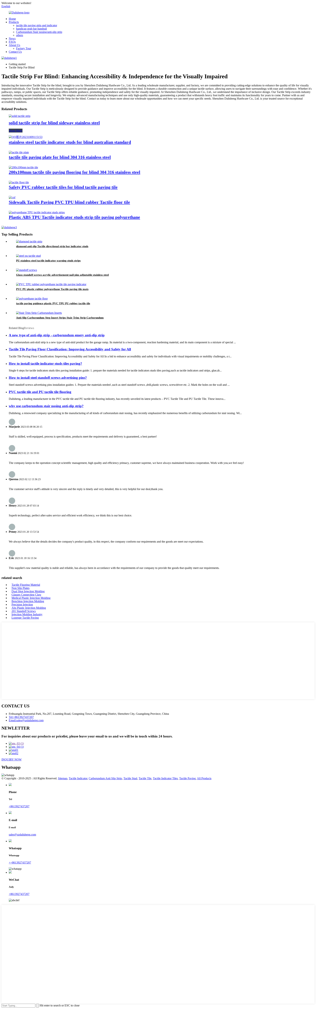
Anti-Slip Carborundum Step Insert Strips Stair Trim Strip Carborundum (60, 317)
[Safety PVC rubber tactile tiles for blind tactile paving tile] (19, 182)
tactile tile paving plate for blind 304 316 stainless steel (60, 157)
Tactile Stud (130, 778)
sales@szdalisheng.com (22, 834)
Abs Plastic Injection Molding (29, 607)
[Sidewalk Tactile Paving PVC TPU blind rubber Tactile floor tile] (12, 197)
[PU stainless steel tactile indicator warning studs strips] (28, 255)
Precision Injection (22, 604)
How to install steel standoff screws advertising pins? (48, 378)
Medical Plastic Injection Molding (31, 597)
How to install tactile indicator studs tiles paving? (45, 363)
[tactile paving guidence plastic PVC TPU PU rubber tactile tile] (32, 298)
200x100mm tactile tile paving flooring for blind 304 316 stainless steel (74, 172)
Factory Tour (23, 48)
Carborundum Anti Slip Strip (105, 778)
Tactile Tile (145, 778)
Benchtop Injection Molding (28, 601)
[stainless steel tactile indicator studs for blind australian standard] (25, 137)
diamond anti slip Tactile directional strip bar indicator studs (52, 246)
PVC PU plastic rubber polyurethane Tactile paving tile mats (52, 289)
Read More (15, 130)
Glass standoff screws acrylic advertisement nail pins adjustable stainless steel (62, 274)
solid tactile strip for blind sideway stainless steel (54, 122)
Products (14, 22)
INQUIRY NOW (11, 759)
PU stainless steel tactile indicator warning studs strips (48, 260)
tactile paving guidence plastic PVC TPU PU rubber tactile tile (53, 303)
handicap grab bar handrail (31, 28)
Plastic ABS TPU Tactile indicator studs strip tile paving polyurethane (74, 217)
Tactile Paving (187, 778)
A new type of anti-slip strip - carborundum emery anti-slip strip (57, 335)
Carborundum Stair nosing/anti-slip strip (39, 31)
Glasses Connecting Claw (26, 594)
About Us (14, 45)
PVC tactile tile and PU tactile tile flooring (40, 392)
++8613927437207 (20, 862)
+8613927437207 (19, 806)
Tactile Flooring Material (26, 584)
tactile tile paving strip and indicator (36, 25)
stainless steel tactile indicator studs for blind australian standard (70, 142)
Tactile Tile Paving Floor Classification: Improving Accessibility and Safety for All (70, 349)
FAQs (12, 41)
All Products (204, 778)
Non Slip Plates (20, 588)
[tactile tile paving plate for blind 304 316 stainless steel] (19, 152)
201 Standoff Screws (24, 611)
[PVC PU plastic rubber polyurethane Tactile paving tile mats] (51, 284)
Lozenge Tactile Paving (25, 617)
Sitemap (62, 778)
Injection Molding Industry (27, 614)
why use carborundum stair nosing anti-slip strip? (46, 406)
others (19, 35)
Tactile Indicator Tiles (165, 778)
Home (12, 18)
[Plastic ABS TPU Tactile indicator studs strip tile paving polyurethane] (37, 212)
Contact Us (15, 51)
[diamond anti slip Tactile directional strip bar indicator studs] (29, 241)
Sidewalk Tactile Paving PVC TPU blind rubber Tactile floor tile (69, 202)
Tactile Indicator (78, 778)
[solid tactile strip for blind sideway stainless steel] (19, 115)
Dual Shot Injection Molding (28, 591)
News (12, 38)
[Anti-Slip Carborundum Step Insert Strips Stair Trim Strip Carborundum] (39, 312)
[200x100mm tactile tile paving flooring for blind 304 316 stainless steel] (23, 167)
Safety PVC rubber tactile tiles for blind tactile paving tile (63, 187)
